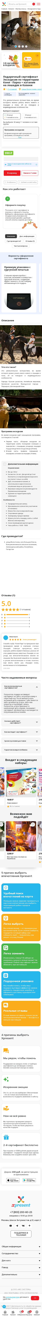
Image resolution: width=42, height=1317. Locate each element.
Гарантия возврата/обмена (15, 750)
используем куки (12, 1297)
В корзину (12, 173)
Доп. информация (26, 236)
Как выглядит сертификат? (15, 732)
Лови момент (12, 803)
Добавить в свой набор (29, 182)
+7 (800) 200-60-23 (21, 1212)
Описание (11, 236)
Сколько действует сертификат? (12, 722)
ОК (35, 1298)
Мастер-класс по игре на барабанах (16, 857)
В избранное (11, 182)
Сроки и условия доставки (15, 741)
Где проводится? (14, 241)
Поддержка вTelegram (21, 1234)
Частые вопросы (21, 246)
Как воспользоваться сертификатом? (13, 687)
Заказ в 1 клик (30, 173)
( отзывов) (12, 89)
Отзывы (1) (30, 241)
